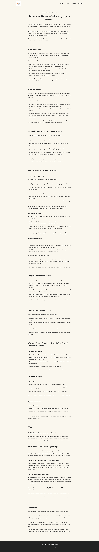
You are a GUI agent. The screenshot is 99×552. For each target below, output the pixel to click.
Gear (61, 3)
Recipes (80, 3)
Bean (56, 12)
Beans (67, 3)
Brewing (74, 3)
